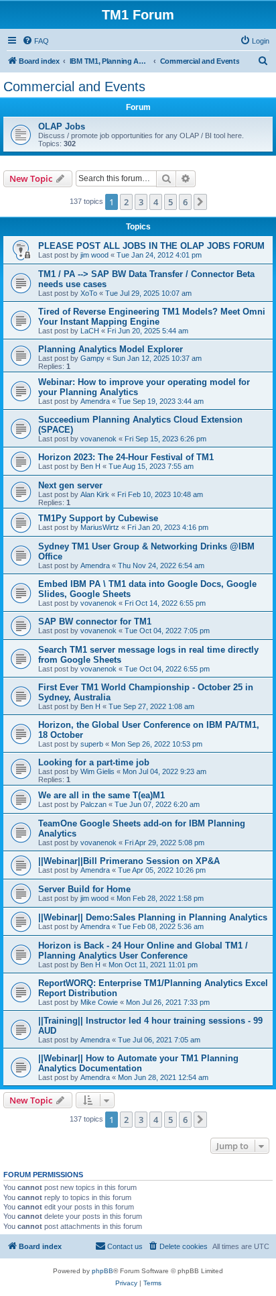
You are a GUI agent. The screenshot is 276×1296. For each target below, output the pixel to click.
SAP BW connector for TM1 (94, 621)
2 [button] (126, 202)
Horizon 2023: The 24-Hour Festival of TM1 (126, 457)
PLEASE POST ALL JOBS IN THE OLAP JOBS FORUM (151, 246)
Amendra (95, 401)
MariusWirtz (99, 527)
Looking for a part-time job (93, 762)
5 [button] (170, 202)
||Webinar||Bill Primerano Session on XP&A (129, 861)
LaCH (89, 331)
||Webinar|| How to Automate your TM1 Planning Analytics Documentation (138, 1063)
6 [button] (185, 202)
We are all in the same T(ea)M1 (101, 795)
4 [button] (155, 202)
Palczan (93, 804)
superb (91, 744)
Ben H (90, 466)
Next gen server (70, 485)
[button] (200, 202)
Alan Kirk (94, 494)
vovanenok (98, 439)
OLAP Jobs (61, 126)
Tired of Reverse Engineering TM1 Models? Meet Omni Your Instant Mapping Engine (151, 317)
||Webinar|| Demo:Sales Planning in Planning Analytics (152, 917)
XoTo (88, 293)
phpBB (102, 1271)
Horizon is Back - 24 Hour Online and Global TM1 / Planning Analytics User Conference (143, 950)
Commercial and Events (74, 86)
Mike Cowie (99, 1002)
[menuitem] (35, 41)
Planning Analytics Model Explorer (110, 349)
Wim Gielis (97, 771)
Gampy (92, 358)
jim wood (94, 255)
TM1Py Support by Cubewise (98, 518)
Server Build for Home (84, 889)
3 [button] (141, 202)
